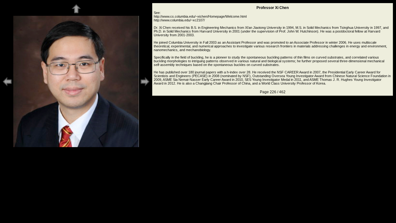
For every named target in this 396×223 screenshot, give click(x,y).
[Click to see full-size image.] (76, 146)
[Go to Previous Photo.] (7, 85)
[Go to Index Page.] (76, 13)
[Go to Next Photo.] (145, 85)
